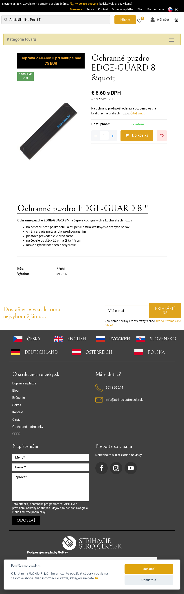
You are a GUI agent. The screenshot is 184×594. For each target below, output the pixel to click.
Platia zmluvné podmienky (29, 512)
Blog (140, 9)
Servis (90, 9)
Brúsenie (76, 9)
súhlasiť (148, 568)
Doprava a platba (123, 9)
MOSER (62, 274)
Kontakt (103, 9)
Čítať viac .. (137, 113)
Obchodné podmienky (27, 427)
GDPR (16, 434)
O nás (16, 419)
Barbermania (155, 9)
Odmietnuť (148, 580)
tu (96, 578)
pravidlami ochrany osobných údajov (36, 508)
